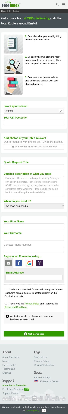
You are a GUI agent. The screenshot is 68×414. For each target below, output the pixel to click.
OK (44, 411)
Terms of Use (41, 357)
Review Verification (44, 365)
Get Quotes (14, 11)
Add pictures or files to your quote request (34, 146)
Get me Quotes (34, 334)
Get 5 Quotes (9, 365)
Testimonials (8, 368)
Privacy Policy (32, 303)
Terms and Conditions (16, 307)
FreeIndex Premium (12, 389)
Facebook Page (42, 377)
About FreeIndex (10, 357)
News (5, 361)
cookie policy (32, 410)
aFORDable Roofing (36, 18)
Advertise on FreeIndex (14, 385)
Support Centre (10, 393)
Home (3, 11)
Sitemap (6, 372)
